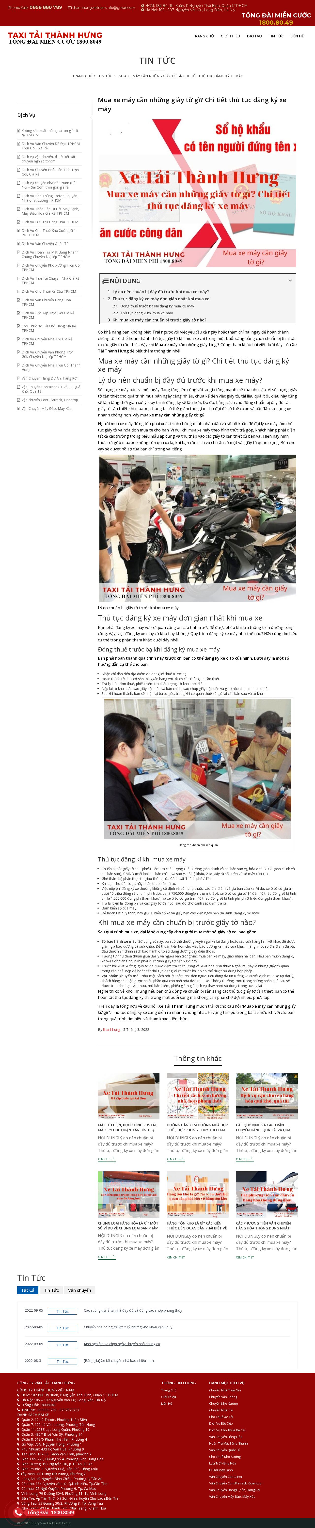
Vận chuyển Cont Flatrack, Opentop (50, 400)
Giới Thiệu (230, 35)
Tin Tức (276, 35)
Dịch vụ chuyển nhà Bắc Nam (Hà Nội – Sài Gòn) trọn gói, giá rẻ (49, 185)
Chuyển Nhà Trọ (221, 1410)
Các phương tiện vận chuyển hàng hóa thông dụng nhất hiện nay (263, 1228)
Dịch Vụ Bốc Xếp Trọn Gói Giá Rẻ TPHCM (48, 315)
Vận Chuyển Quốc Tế (224, 1450)
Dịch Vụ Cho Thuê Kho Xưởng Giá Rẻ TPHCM (49, 232)
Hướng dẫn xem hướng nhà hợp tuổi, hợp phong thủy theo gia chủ (197, 1130)
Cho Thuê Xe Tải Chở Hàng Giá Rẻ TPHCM (49, 328)
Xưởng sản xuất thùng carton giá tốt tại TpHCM (50, 132)
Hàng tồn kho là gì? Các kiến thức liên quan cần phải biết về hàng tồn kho (197, 1228)
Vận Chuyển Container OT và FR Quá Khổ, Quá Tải (51, 389)
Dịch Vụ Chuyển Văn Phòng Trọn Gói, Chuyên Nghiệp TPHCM (48, 354)
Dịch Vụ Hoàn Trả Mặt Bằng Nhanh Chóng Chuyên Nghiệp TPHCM (50, 254)
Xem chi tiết (107, 1159)
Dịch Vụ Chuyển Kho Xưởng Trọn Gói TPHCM (51, 267)
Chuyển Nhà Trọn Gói (225, 1390)
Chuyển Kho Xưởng (223, 1403)
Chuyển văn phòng (223, 1397)
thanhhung (111, 1029)
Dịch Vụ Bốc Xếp (221, 1423)
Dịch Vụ (254, 35)
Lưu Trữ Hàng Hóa (222, 1463)
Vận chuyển (79, 1290)
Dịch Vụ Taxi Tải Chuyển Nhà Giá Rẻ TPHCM (50, 280)
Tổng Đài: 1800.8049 (50, 1512)
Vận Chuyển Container (225, 1476)
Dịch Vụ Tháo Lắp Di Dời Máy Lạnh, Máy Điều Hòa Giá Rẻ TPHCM (50, 211)
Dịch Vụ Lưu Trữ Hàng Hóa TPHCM (50, 222)
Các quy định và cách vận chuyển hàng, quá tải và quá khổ (263, 1130)
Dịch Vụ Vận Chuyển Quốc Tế (45, 243)
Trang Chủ (203, 35)
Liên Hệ (297, 35)
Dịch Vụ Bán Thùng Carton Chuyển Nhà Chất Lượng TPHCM (49, 198)
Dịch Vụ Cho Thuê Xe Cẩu (227, 1430)
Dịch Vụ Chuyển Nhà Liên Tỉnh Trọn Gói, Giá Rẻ (50, 171)
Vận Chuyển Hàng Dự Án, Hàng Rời (49, 378)
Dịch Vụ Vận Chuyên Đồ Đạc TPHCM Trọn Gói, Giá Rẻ (51, 145)
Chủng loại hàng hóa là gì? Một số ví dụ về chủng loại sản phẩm (128, 1225)
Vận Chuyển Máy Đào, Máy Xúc (46, 408)
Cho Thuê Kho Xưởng (225, 1456)
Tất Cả (27, 1290)
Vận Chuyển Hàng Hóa (225, 1436)
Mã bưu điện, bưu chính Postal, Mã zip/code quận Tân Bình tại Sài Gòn (128, 1130)
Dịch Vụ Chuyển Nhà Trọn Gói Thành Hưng (51, 367)
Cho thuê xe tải (221, 1417)
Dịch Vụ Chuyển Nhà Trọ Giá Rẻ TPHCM (47, 341)
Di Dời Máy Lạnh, (221, 1470)
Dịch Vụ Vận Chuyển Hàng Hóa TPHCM (46, 302)
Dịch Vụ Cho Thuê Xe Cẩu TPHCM (49, 291)
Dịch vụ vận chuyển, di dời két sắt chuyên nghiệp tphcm (48, 158)
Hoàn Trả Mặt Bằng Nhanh (228, 1443)
